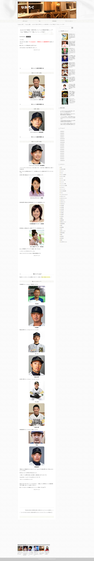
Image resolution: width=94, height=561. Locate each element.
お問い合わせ (25, 21)
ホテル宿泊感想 (63, 190)
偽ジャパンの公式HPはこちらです (26, 479)
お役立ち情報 (63, 169)
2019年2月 (62, 131)
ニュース (62, 181)
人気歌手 (62, 214)
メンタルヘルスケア (64, 194)
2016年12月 (62, 160)
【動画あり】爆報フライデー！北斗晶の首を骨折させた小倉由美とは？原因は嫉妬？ (25, 553)
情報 (61, 225)
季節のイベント (63, 221)
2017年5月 (62, 151)
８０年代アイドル (64, 241)
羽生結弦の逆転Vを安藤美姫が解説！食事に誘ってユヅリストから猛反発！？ (38, 510)
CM (61, 167)
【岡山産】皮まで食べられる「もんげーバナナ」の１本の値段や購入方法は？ (72, 36)
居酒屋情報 (62, 223)
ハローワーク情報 (64, 185)
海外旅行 (62, 236)
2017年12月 (62, 138)
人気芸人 (62, 216)
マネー (62, 192)
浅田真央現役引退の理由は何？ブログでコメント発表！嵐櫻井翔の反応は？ (36, 553)
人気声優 (62, 207)
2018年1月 (62, 136)
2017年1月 (62, 158)
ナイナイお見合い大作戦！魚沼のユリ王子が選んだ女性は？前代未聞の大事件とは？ (72, 79)
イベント (62, 170)
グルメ (62, 172)
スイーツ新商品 (63, 174)
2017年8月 (62, 145)
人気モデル (62, 203)
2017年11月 (62, 140)
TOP (20, 24)
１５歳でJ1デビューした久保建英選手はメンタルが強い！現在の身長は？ (30, 553)
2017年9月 (62, 144)
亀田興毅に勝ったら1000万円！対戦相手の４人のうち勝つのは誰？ (20, 553)
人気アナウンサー (64, 198)
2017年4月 (62, 153)
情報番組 (62, 227)
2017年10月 (62, 142)
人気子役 (62, 210)
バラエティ (62, 187)
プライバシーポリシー (69, 21)
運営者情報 (54, 21)
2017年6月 (62, 149)
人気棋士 (62, 212)
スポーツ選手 (28, 36)
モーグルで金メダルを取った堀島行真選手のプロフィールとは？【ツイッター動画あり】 (36, 512)
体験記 (62, 218)
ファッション (63, 189)
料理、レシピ (63, 230)
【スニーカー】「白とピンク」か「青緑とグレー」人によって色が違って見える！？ (72, 100)
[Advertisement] (37, 57)
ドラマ (62, 178)
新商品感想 (62, 232)
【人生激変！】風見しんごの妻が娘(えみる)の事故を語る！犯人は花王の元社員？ (72, 57)
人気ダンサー (63, 201)
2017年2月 (62, 156)
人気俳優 (62, 205)
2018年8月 (62, 133)
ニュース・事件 (63, 183)
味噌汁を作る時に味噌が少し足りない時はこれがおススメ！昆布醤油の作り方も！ (72, 64)
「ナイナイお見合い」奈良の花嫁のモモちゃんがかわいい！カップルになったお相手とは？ (67, 117)
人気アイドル (63, 196)
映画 (61, 234)
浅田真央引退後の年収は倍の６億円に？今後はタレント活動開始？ (47, 553)
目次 (39, 21)
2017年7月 (62, 147)
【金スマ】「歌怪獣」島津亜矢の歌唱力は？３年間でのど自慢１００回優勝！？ (72, 86)
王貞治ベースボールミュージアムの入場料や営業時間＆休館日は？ (41, 553)
